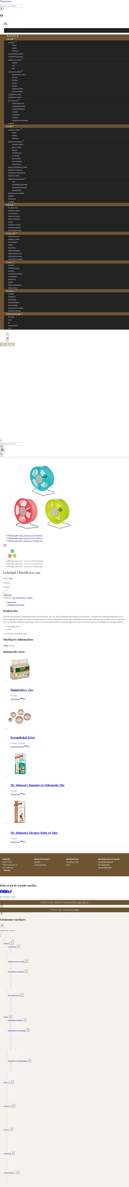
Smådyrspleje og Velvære (15, 256)
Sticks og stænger (17, 161)
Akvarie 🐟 (7, 1153)
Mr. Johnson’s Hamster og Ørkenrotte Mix (37, 785)
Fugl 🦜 (6, 1130)
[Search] (1, 9)
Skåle (13, 181)
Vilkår (76, 910)
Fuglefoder (11, 265)
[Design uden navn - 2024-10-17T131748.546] (25, 535)
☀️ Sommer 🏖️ (13, 36)
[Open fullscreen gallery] (5, 545)
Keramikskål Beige (22, 737)
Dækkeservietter (16, 190)
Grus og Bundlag (12, 305)
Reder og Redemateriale (14, 285)
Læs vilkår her (83, 902)
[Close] (1, 906)
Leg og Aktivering (13, 213)
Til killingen (11, 201)
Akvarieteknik (12, 296)
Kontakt (37, 862)
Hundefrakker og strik (18, 103)
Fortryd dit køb (40, 865)
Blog (68, 865)
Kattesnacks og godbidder (16, 1030)
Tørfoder (14, 45)
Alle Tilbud (11, 317)
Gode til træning (16, 164)
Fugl (9, 328)
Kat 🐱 (6, 1017)
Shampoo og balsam (17, 91)
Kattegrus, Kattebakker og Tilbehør (17, 167)
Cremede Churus (17, 153)
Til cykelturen (16, 114)
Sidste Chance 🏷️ (9, 1173)
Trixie (11, 578)
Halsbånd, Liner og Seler (16, 961)
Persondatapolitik (105, 867)
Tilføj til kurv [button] (15, 699)
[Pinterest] (7, 892)
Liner (13, 65)
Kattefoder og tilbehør (15, 1020)
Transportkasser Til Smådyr (15, 259)
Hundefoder (12, 947)
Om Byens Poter (72, 862)
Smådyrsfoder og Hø (13, 236)
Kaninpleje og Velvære (14, 227)
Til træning (15, 117)
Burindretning (12, 247)
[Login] (63, 16)
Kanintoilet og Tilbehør (14, 224)
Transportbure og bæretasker (20, 120)
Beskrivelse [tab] (11, 602)
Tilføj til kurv (7, 595)
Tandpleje (14, 77)
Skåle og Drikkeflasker (14, 219)
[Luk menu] (0, 935)
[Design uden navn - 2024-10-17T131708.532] (24, 538)
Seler (13, 68)
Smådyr (30, 598)
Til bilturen (15, 111)
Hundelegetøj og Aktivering (15, 56)
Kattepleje (11, 196)
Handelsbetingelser (105, 862)
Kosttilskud (15, 50)
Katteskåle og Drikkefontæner (17, 1061)
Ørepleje (14, 83)
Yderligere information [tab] (15, 605)
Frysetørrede (15, 155)
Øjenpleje (14, 80)
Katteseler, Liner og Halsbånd (16, 193)
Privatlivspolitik (104, 865)
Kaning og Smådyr (13, 325)
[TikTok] (10, 892)
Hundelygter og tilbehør (18, 106)
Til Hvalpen (11, 123)
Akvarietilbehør (12, 299)
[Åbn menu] (1, 454)
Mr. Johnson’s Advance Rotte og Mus (34, 833)
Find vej (7, 870)
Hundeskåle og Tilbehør (14, 94)
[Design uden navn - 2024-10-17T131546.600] (42, 533)
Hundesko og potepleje (18, 109)
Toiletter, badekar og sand (15, 253)
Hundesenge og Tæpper (14, 97)
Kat (9, 322)
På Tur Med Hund (13, 995)
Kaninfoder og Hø (12, 207)
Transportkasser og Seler (14, 230)
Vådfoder (14, 48)
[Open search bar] (1, 441)
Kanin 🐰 (7, 1082)
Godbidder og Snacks (14, 210)
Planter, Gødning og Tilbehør (15, 308)
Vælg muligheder (17, 747)
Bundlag (10, 222)
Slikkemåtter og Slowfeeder (19, 184)
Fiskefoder (11, 294)
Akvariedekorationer (13, 302)
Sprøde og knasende (17, 144)
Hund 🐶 (7, 943)
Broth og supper (16, 158)
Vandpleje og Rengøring (14, 310)
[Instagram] (4, 892)
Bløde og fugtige (16, 147)
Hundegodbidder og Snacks (15, 53)
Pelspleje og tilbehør (17, 88)
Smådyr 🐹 (7, 1106)
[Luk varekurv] (2, 925)
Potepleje (14, 86)
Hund (9, 319)
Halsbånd (14, 62)
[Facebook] (1, 892)
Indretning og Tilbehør (14, 216)
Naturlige (14, 150)
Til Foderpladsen (12, 276)
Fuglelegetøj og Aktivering (15, 273)
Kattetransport (12, 198)
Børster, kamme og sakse (19, 74)
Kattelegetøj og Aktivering (15, 170)
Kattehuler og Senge (13, 175)
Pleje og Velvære (12, 287)
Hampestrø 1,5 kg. (21, 690)
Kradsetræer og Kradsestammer (17, 172)
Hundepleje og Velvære (16, 971)
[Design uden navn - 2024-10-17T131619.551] (24, 541)
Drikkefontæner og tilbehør (19, 187)
